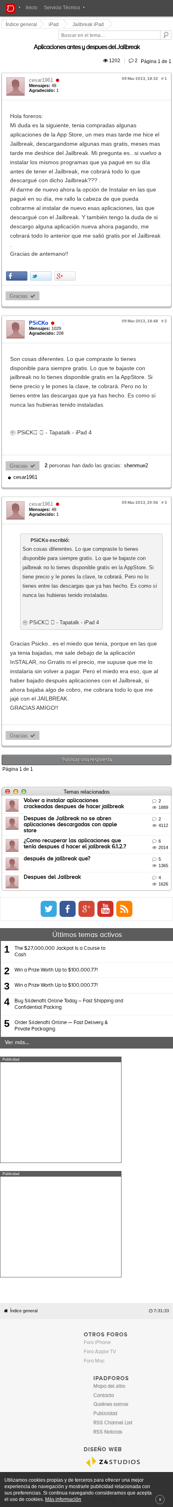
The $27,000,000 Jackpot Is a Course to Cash (59, 789)
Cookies (74, 1238)
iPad (55, 24)
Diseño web (141, 1238)
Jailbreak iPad (89, 24)
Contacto (94, 1238)
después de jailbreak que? (58, 696)
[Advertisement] (60, 950)
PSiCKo (39, 258)
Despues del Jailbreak (53, 714)
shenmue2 (137, 374)
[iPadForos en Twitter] (112, 746)
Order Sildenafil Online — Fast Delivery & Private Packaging (61, 863)
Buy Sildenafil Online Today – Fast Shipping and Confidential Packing (68, 841)
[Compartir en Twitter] (42, 211)
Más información (63, 1499)
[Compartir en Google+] (66, 211)
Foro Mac (94, 1084)
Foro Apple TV (100, 1074)
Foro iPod (104, 1222)
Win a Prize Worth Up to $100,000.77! (56, 808)
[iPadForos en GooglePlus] (150, 746)
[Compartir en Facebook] (18, 211)
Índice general (23, 1034)
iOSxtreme (105, 1213)
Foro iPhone (97, 1065)
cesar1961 (42, 70)
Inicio (31, 7)
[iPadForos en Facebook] (131, 746)
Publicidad (116, 1238)
